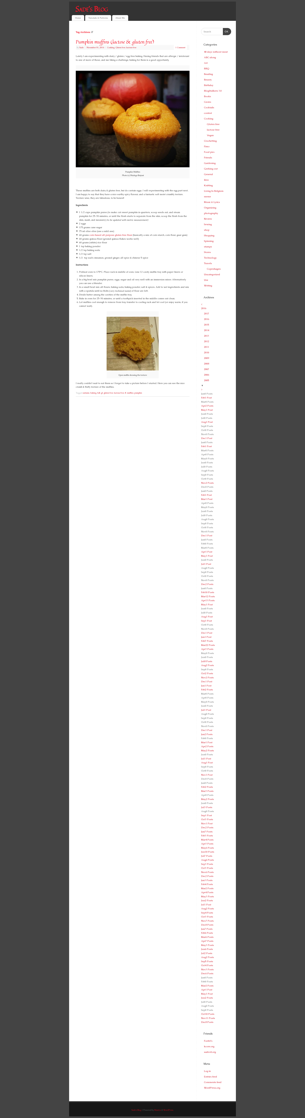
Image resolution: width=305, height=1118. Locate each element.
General (208, 174)
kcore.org (209, 1046)
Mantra (157, 1110)
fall (98, 392)
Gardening (210, 163)
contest (208, 112)
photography (211, 213)
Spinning (209, 240)
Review (208, 218)
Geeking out (211, 168)
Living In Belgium (214, 190)
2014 (206, 330)
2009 (206, 358)
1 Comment (180, 47)
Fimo (207, 146)
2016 (203, 308)
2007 (206, 369)
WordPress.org (212, 1087)
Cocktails (209, 107)
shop (206, 229)
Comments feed (212, 1082)
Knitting (208, 185)
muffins (130, 392)
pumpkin (138, 392)
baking (93, 392)
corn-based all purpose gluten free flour (110, 235)
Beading (208, 74)
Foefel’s (208, 1040)
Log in (207, 1071)
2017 (206, 313)
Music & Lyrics (212, 202)
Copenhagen (214, 268)
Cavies (207, 101)
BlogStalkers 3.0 (213, 90)
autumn (86, 392)
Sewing (208, 224)
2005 (206, 380)
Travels (208, 263)
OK (226, 31)
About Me (120, 18)
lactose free (131, 47)
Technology (210, 257)
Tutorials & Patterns (98, 18)
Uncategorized (212, 274)
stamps (208, 246)
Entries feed (210, 1076)
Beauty (208, 79)
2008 (206, 363)
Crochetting (210, 140)
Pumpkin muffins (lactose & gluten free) (115, 41)
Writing (208, 285)
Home (78, 18)
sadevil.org (210, 1051)
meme (207, 196)
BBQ (206, 68)
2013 (206, 335)
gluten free (108, 392)
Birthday (208, 85)
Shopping (209, 235)
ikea (206, 179)
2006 (206, 374)
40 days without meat (216, 51)
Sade (81, 47)
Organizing (210, 207)
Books (207, 96)
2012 (206, 341)
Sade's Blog (91, 9)
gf (102, 392)
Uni (206, 279)
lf (125, 392)
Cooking (111, 47)
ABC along (210, 57)
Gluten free (120, 47)
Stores (207, 252)
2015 (206, 324)
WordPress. (168, 1110)
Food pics (209, 151)
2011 (206, 346)
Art (206, 62)
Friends (208, 157)
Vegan (210, 135)
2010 (206, 352)
